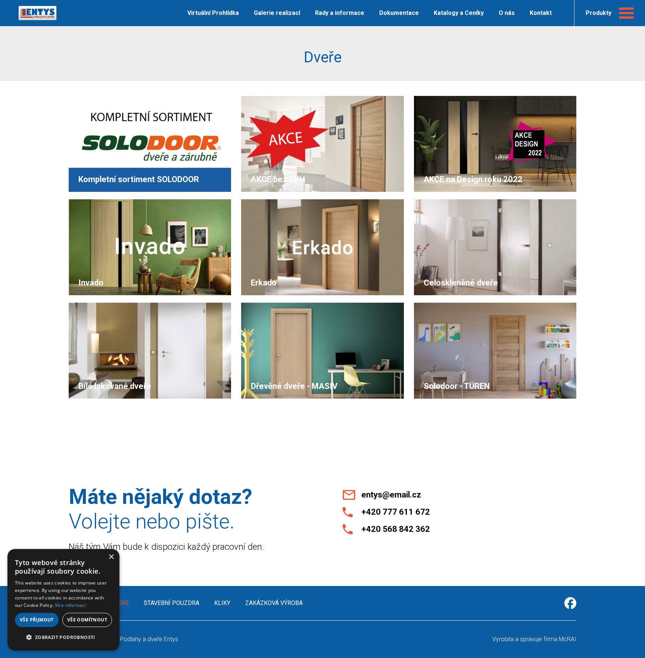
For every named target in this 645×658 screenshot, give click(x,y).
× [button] (111, 557)
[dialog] (63, 600)
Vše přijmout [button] (37, 620)
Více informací (70, 605)
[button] (63, 637)
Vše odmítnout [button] (87, 620)
